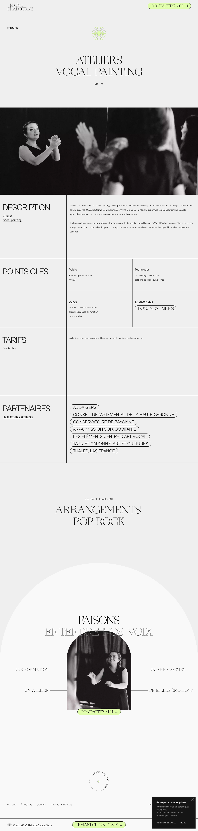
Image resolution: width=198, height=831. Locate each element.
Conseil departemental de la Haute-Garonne (123, 414)
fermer (12, 28)
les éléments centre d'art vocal (110, 436)
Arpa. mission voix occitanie (104, 429)
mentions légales (166, 823)
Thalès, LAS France (94, 451)
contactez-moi (167, 6)
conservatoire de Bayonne (103, 422)
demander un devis (96, 825)
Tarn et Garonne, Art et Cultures (110, 443)
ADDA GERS (84, 407)
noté (183, 823)
